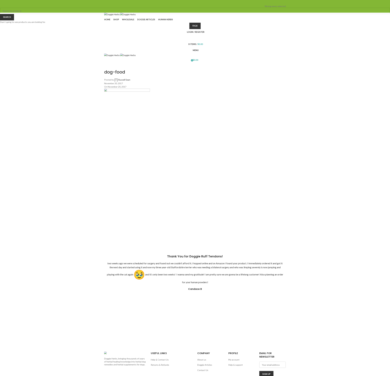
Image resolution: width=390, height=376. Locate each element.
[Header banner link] (195, 188)
